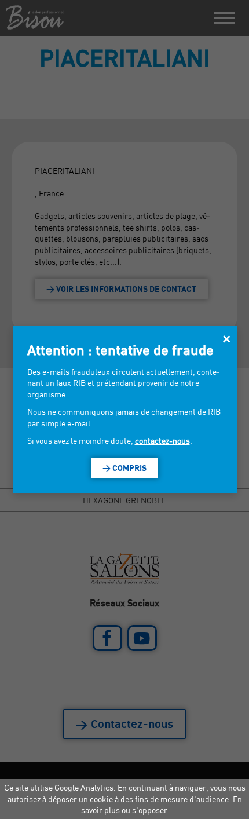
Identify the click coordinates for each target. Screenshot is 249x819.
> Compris (124, 468)
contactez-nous (162, 440)
